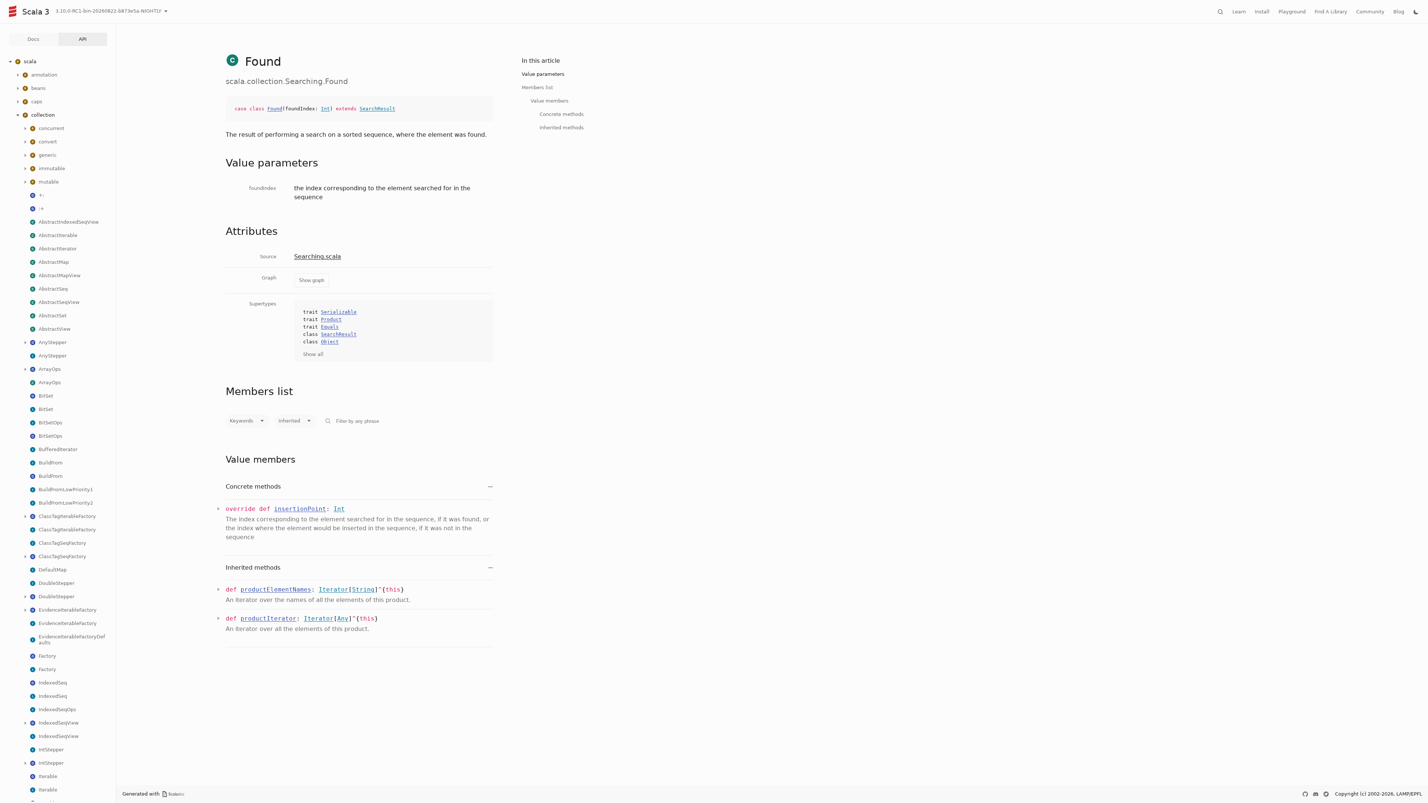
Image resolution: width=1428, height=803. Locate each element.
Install (1262, 11)
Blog (1398, 11)
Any (342, 618)
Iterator (333, 589)
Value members (550, 101)
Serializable (339, 312)
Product (331, 319)
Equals (330, 327)
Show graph (311, 280)
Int (325, 108)
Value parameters (543, 74)
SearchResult (377, 108)
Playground (1292, 11)
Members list (537, 87)
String (363, 589)
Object (330, 341)
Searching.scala (317, 256)
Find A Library (1331, 11)
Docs (33, 39)
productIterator (268, 618)
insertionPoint (300, 508)
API (83, 39)
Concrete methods (562, 114)
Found (274, 108)
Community (1370, 11)
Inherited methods (562, 127)
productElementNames (276, 589)
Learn (1239, 11)
